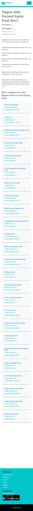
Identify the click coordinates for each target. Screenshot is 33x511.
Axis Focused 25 (9, 234)
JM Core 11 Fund (10, 310)
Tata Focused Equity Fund (12, 156)
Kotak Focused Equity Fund (13, 143)
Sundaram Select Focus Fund (13, 388)
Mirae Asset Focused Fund (12, 297)
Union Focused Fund (11, 336)
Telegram (6, 485)
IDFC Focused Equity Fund (13, 246)
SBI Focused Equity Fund (12, 363)
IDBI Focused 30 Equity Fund (13, 208)
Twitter (5, 482)
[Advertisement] (16, 444)
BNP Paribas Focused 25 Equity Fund (16, 130)
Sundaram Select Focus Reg (13, 401)
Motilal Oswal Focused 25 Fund (14, 323)
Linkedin (5, 480)
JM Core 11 (8, 117)
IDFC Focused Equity (11, 105)
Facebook (6, 477)
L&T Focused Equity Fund (12, 376)
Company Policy (8, 474)
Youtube (5, 487)
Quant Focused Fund (11, 414)
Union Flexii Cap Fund (11, 196)
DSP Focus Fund (9, 272)
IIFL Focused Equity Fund (12, 285)
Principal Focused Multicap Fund (15, 259)
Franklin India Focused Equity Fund (16, 221)
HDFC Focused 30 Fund (12, 183)
